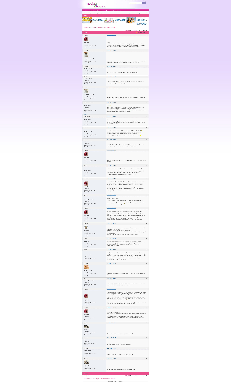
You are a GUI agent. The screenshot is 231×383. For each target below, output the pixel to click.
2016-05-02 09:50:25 (111, 165)
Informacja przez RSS (142, 32)
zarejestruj (134, 30)
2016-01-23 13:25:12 (111, 87)
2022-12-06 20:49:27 (111, 358)
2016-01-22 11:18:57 (111, 66)
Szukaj (105, 10)
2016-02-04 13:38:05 (111, 127)
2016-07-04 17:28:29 (111, 178)
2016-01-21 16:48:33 (111, 35)
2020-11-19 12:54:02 (111, 323)
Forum (126, 1)
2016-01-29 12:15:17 (111, 102)
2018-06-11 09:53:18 (111, 263)
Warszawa (113, 27)
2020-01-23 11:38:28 (111, 278)
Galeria (132, 1)
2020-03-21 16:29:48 (111, 307)
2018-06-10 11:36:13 (111, 249)
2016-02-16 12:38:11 (111, 139)
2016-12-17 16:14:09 (111, 223)
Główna (92, 10)
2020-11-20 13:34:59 (111, 338)
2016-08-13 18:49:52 (111, 208)
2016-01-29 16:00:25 (111, 116)
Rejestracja (111, 10)
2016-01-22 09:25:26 (111, 50)
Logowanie (119, 10)
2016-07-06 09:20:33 (111, 195)
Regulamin (99, 10)
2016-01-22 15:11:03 (111, 76)
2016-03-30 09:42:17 (111, 150)
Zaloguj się (143, 1)
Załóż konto (137, 1)
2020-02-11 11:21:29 (111, 289)
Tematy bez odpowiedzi (141, 13)
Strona (85, 114)
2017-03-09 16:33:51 (111, 238)
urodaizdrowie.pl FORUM (89, 27)
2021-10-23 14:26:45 (111, 348)
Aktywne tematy (131, 13)
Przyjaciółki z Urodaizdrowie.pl (103, 27)
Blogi (129, 1)
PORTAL (86, 10)
